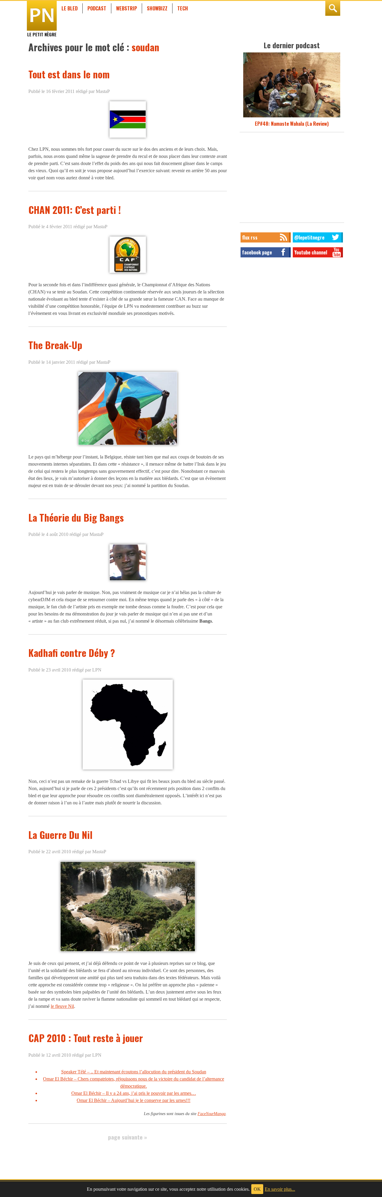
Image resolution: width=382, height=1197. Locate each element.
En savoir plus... (280, 1189)
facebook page (257, 252)
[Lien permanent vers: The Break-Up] (127, 444)
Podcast (96, 8)
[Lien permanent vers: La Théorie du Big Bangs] (128, 580)
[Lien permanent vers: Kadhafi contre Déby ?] (128, 769)
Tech (182, 8)
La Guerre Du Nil (60, 835)
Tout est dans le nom (69, 74)
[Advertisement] (292, 179)
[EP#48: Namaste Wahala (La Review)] (291, 116)
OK (257, 1189)
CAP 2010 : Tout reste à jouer (85, 1038)
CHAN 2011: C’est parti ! (74, 210)
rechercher (332, 8)
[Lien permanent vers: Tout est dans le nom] (128, 137)
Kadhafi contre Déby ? (71, 653)
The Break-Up (55, 345)
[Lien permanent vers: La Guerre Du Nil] (127, 951)
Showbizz (157, 8)
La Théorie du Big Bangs (76, 517)
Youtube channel (310, 252)
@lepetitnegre (309, 237)
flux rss (250, 237)
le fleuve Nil (62, 1006)
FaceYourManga (212, 1113)
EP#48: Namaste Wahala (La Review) (292, 123)
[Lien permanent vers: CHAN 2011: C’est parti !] (128, 272)
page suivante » (127, 1137)
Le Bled (69, 8)
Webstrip (126, 8)
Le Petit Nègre (41, 31)
